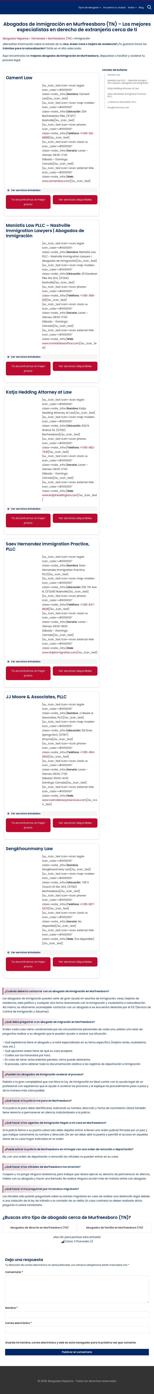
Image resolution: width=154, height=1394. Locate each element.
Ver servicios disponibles (75, 199)
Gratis (131, 7)
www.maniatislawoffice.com (60, 343)
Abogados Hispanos (15, 38)
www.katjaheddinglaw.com (59, 495)
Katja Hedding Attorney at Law (123, 88)
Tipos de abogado (88, 7)
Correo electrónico (18, 1323)
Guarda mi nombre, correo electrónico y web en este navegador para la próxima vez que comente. (70, 1342)
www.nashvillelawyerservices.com (64, 800)
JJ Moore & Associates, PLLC (122, 102)
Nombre (11, 1308)
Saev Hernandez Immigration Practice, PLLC (127, 95)
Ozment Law (114, 75)
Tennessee (38, 38)
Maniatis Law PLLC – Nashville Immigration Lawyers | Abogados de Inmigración (128, 81)
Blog (141, 7)
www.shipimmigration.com (59, 652)
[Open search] (149, 7)
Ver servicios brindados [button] (25, 190)
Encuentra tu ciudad (114, 7)
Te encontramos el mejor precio (28, 202)
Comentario (14, 1272)
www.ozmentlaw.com (56, 181)
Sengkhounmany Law (118, 107)
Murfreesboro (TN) (60, 38)
